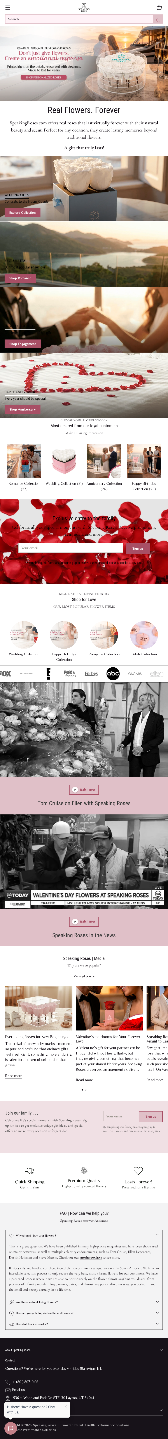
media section (91, 1257)
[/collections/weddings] (84, 188)
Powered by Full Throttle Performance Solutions (95, 1425)
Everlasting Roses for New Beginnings (36, 1037)
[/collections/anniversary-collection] (84, 385)
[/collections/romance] (84, 63)
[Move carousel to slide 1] (82, 1090)
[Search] (158, 19)
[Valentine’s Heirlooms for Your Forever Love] (109, 1008)
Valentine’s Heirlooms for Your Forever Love (108, 1039)
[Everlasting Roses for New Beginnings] (38, 1008)
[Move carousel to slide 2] (85, 1090)
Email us (18, 1389)
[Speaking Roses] (84, 7)
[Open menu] (7, 7)
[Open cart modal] (159, 7)
